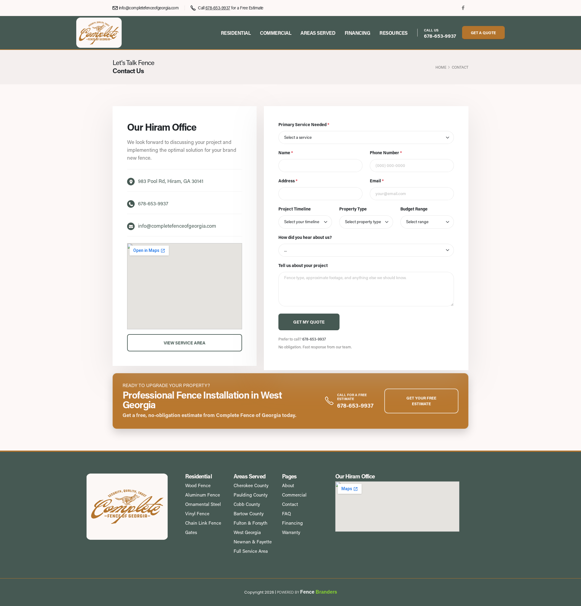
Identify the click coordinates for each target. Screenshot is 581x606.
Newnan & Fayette (253, 542)
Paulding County (251, 495)
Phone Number (386, 152)
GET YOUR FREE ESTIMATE (421, 401)
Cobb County (247, 504)
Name (285, 152)
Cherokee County (251, 485)
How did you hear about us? (305, 237)
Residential (236, 33)
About (288, 485)
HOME (440, 67)
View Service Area (184, 343)
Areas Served (317, 33)
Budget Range (414, 209)
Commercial (275, 33)
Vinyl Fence (197, 513)
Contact (290, 504)
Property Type (353, 209)
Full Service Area (251, 551)
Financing (357, 33)
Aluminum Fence (202, 495)
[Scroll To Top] (570, 599)
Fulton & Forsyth (251, 523)
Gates (191, 532)
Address (287, 181)
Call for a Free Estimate (230, 8)
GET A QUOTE (483, 32)
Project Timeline (294, 209)
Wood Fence (198, 485)
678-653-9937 (440, 35)
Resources (393, 33)
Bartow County (249, 513)
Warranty (291, 532)
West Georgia (247, 532)
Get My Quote (309, 322)
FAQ (286, 513)
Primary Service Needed (303, 124)
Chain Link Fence (203, 523)
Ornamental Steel (203, 504)
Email (377, 181)
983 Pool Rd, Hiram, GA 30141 (170, 181)
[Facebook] (463, 8)
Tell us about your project (303, 265)
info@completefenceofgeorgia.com (149, 8)
